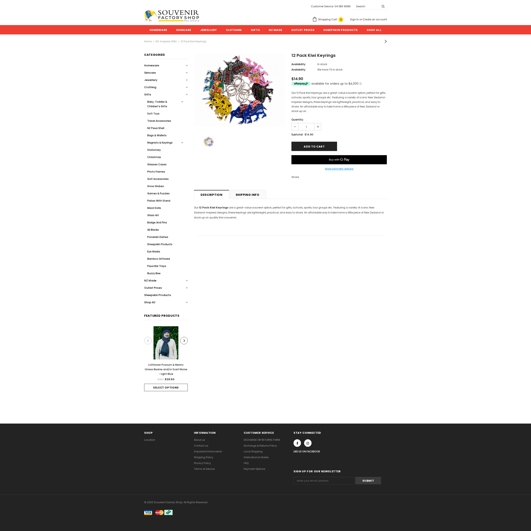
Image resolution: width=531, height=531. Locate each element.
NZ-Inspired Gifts (166, 41)
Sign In (354, 19)
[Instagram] (308, 443)
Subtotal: (297, 134)
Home (148, 41)
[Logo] (172, 16)
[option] (166, 358)
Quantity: (297, 119)
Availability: (298, 64)
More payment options (339, 169)
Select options (166, 388)
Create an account (375, 19)
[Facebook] (297, 443)
